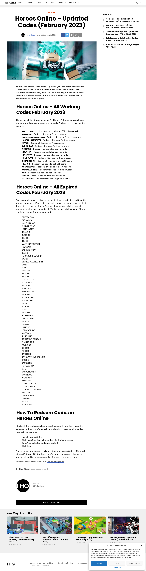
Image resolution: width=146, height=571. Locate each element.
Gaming (21, 3)
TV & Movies (49, 3)
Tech (39, 3)
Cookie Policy (117, 567)
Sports (61, 3)
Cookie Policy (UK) (61, 563)
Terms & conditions (46, 563)
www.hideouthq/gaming (55, 462)
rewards (45, 469)
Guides (30, 3)
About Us (83, 563)
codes (38, 469)
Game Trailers (73, 3)
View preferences (134, 563)
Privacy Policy (74, 563)
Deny (117, 563)
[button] (142, 545)
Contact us (56, 457)
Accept (99, 563)
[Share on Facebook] (63, 35)
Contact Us (34, 563)
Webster (32, 35)
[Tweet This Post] (67, 35)
